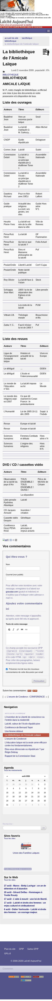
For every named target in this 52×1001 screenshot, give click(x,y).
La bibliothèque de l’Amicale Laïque (23, 735)
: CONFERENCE (36, 697)
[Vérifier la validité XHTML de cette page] (13, 977)
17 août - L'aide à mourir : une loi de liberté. (25, 899)
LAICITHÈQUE (27, 38)
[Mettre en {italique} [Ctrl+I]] (13, 629)
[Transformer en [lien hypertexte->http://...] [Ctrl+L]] (18, 629)
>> (44, 828)
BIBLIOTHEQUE (10, 41)
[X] (16, 540)
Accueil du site (11, 38)
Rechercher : (8, 824)
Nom (8, 564)
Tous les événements (13, 770)
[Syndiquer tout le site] (26, 977)
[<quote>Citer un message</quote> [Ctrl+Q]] (22, 629)
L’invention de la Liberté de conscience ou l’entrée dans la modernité (25, 718)
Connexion (8, 969)
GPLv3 (7, 953)
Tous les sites (9, 838)
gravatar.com (12, 592)
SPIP (21, 949)
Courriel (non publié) (14, 574)
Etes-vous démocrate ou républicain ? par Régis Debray (24, 750)
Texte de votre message (16, 624)
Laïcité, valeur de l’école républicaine (22, 724)
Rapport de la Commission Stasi (20, 756)
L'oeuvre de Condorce (17, 697)
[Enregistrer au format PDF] (5, 540)
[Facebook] (11, 540)
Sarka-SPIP (33, 949)
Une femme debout (14, 731)
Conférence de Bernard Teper (19, 727)
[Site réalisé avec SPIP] (26, 980)
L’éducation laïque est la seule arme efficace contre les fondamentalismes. (26, 744)
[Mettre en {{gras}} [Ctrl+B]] (9, 629)
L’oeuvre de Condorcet (15, 739)
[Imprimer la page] (13, 540)
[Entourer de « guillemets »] (26, 629)
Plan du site (9, 949)
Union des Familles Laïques (26, 853)
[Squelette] (38, 977)
